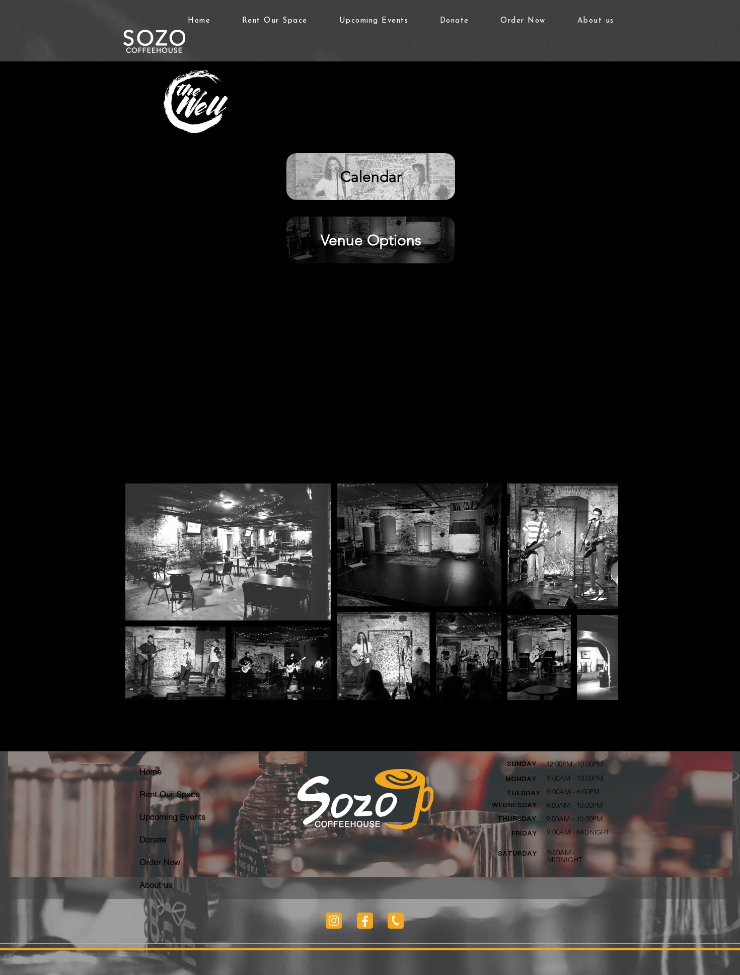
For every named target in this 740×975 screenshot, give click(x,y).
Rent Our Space (169, 794)
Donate (152, 839)
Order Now (159, 862)
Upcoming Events (172, 817)
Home (150, 772)
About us (156, 885)
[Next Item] (601, 592)
